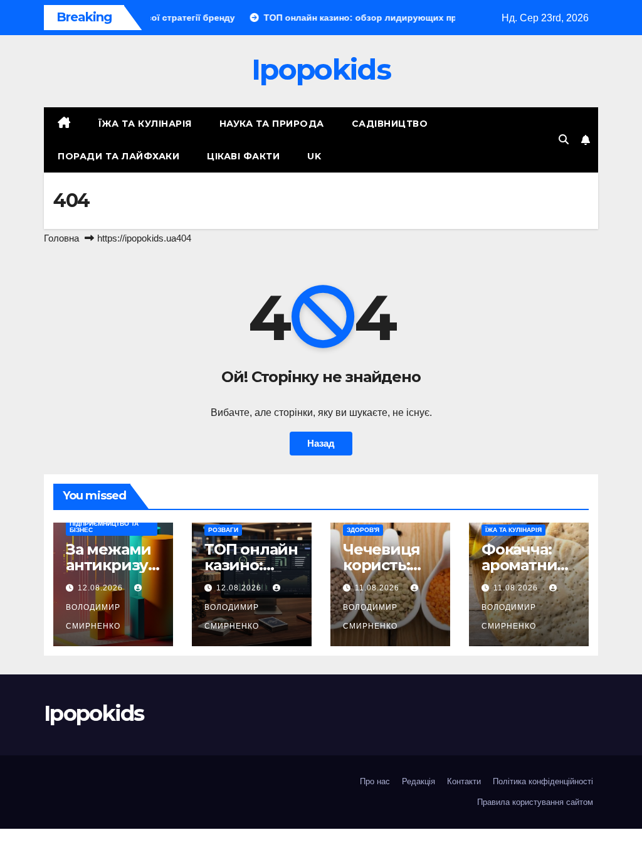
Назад (321, 443)
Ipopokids (321, 69)
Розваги (223, 529)
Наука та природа (271, 123)
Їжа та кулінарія (145, 123)
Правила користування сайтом (535, 802)
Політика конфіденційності (543, 781)
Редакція (418, 781)
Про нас (375, 781)
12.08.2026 (101, 587)
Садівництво (390, 123)
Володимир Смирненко (93, 617)
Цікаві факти (243, 156)
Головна (61, 238)
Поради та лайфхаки (118, 156)
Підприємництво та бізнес (104, 526)
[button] (564, 139)
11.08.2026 (378, 587)
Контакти (464, 781)
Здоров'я (363, 529)
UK (314, 156)
